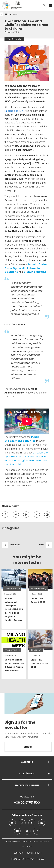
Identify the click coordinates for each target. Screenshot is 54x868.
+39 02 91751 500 (27, 802)
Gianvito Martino (35, 272)
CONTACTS (18, 853)
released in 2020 (14, 111)
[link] (14, 599)
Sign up (28, 746)
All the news (11, 14)
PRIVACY (30, 859)
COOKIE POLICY (33, 853)
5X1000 (41, 859)
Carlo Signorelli (15, 268)
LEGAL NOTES (17, 859)
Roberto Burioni (37, 264)
